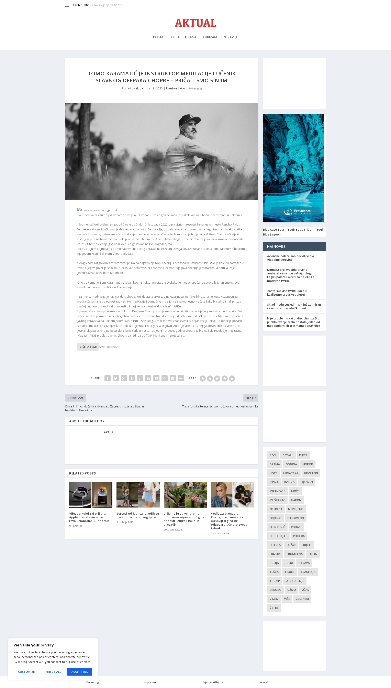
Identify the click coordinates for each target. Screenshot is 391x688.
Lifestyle (171, 88)
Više (287, 599)
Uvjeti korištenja (212, 682)
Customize (26, 672)
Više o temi (88, 347)
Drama (275, 464)
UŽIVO (291, 590)
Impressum (151, 682)
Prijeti (306, 545)
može (295, 491)
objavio (275, 518)
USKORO (275, 590)
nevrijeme (295, 509)
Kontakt (264, 682)
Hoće (273, 473)
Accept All (79, 672)
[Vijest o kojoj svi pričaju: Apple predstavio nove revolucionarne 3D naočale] (90, 494)
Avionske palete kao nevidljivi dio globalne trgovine (290, 258)
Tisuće (289, 572)
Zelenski (302, 599)
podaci (296, 527)
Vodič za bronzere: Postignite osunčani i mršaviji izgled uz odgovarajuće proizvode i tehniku (230, 521)
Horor (308, 464)
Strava (304, 563)
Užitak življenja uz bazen (106, 5)
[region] (53, 659)
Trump (275, 581)
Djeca (303, 455)
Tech (175, 37)
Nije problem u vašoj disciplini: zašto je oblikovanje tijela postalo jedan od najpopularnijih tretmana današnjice (293, 322)
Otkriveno (295, 518)
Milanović (277, 491)
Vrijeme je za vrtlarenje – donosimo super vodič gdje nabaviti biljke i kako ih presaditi (184, 519)
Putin (313, 554)
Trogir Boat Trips (298, 229)
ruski (289, 563)
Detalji (287, 455)
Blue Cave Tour (273, 229)
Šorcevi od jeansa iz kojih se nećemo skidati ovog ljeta (137, 515)
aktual (140, 88)
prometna (295, 554)
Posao (159, 37)
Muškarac (277, 500)
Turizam (210, 37)
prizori (275, 554)
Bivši (273, 455)
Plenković (277, 527)
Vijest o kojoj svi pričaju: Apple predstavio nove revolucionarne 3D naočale (89, 517)
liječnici (307, 482)
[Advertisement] (294, 83)
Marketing (92, 682)
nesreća (276, 509)
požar (291, 545)
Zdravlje (230, 37)
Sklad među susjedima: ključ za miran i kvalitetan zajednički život (294, 306)
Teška (274, 572)
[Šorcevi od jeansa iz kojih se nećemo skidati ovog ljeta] (138, 494)
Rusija (274, 563)
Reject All (53, 672)
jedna (274, 482)
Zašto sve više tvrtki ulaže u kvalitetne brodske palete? (287, 292)
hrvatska (290, 473)
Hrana (191, 37)
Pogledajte (278, 536)
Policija (299, 536)
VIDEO (274, 599)
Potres (275, 545)
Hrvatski (311, 473)
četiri (274, 608)
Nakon (296, 500)
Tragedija (307, 572)
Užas (305, 590)
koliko (289, 482)
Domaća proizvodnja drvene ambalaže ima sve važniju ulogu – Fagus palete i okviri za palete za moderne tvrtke (291, 275)
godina (291, 464)
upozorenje (295, 581)
